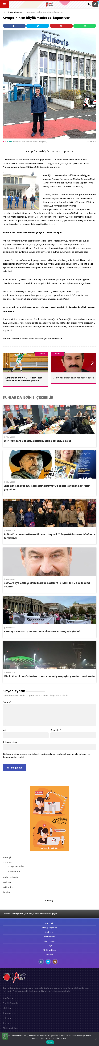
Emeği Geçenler (16, 866)
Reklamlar (8, 887)
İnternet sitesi (10, 742)
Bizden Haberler (15, 12)
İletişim (6, 892)
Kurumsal (7, 862)
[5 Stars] (33, 141)
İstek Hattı (8, 882)
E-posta (56, 730)
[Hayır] (95, 1039)
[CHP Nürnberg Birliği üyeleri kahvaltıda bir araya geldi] (49, 419)
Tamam (50, 1042)
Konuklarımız (14, 871)
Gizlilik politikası (49, 950)
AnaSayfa (7, 857)
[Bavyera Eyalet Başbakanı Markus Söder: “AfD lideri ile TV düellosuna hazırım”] (49, 561)
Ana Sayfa (49, 923)
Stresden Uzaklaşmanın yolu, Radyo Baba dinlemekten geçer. (30, 913)
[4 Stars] (31, 141)
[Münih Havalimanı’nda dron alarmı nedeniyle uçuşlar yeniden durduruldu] (49, 655)
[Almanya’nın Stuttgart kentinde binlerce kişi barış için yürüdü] (49, 610)
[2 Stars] (28, 141)
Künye (49, 945)
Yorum (7, 702)
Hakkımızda (49, 941)
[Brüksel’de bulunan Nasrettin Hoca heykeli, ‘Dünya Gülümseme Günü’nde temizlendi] (49, 513)
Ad (5, 730)
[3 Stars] (30, 141)
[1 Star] (27, 141)
